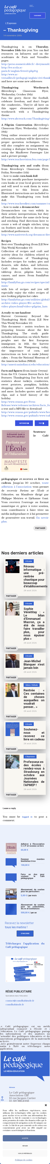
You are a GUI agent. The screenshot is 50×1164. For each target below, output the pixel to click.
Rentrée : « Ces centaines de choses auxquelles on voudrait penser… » (34, 699)
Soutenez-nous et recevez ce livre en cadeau (34, 734)
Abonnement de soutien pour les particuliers (32, 891)
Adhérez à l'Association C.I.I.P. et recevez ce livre (32, 845)
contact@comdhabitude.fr (20, 1000)
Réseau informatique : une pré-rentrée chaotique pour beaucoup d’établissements (36, 576)
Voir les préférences (25, 1153)
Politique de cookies (23, 1160)
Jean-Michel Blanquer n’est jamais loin (34, 664)
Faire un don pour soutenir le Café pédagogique (32, 876)
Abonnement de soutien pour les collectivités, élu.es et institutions (32, 907)
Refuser (25, 1146)
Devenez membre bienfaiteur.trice (32, 860)
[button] (45, 1105)
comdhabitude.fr (15, 1004)
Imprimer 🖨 (24, 423)
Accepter (25, 1138)
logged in (27, 817)
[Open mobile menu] (32, 6)
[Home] (16, 18)
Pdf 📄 (41, 423)
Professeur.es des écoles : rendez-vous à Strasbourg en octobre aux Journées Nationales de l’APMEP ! (34, 773)
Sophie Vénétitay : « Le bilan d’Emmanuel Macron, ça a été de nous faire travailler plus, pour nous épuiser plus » (34, 623)
